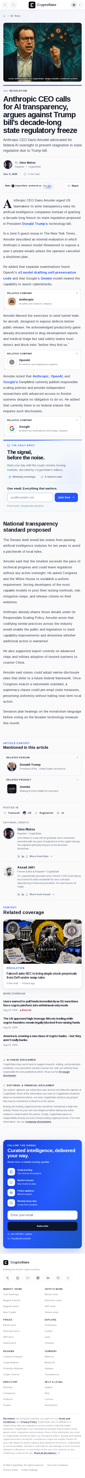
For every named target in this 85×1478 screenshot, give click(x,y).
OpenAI (56, 376)
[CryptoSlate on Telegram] (38, 1278)
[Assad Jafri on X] (18, 894)
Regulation (18, 91)
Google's (10, 382)
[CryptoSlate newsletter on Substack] (27, 1278)
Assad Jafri (26, 867)
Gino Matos (27, 162)
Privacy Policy (29, 1422)
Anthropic (41, 376)
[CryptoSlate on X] (7, 1278)
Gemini (46, 278)
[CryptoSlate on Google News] (17, 1278)
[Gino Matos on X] (18, 856)
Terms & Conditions (57, 1465)
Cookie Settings (29, 1470)
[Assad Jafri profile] (8, 871)
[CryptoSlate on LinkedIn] (48, 1278)
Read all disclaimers (45, 1453)
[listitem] (11, 813)
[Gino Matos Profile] (8, 164)
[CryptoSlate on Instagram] (58, 1278)
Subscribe (42, 1226)
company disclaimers (38, 1121)
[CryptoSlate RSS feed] (68, 1278)
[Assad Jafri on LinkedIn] (23, 894)
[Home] (4, 15)
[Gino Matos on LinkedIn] (23, 856)
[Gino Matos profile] (8, 833)
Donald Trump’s (35, 224)
